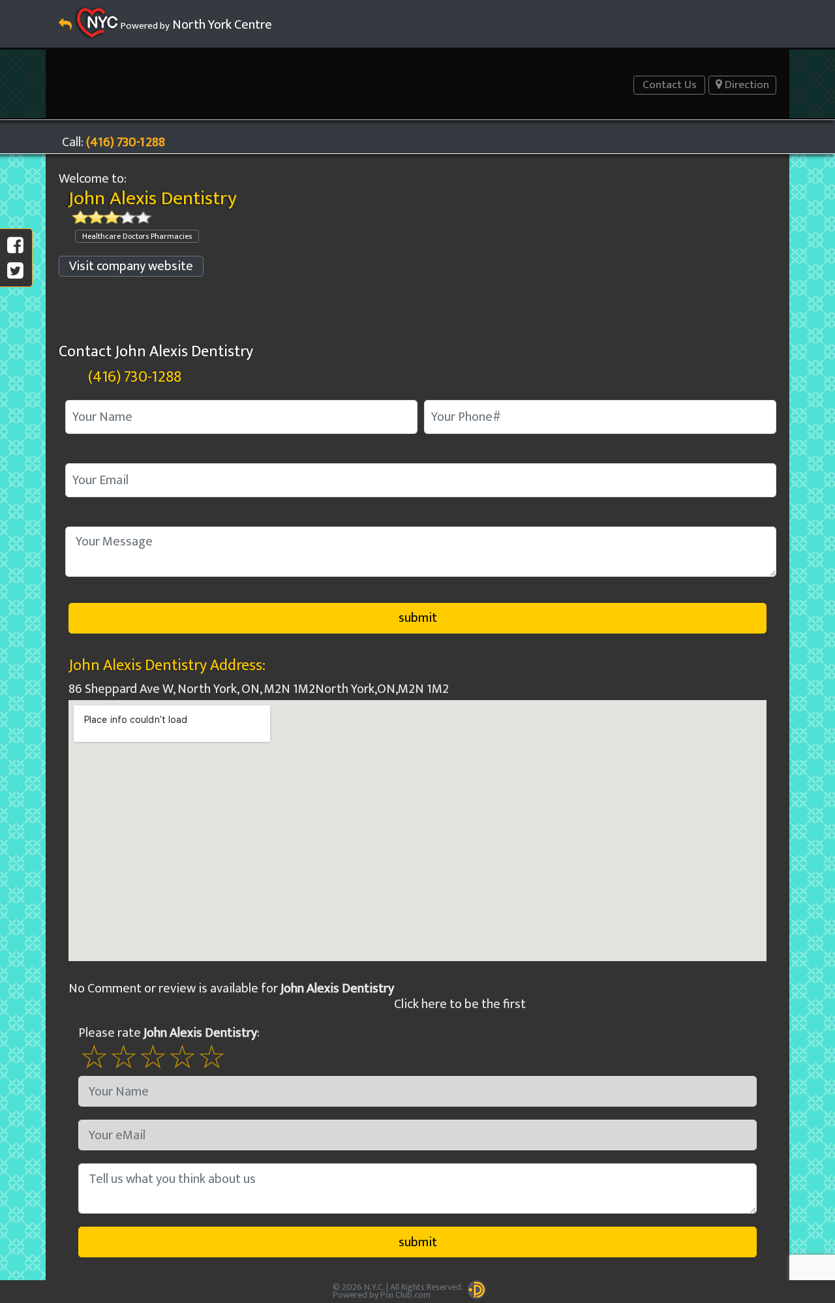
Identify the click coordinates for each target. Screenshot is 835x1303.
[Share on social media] (15, 246)
